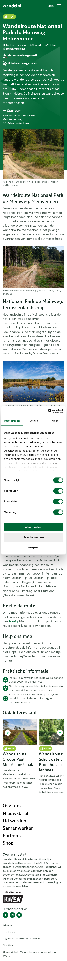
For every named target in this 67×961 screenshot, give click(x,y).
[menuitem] (12, 6)
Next (60, 733)
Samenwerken (18, 828)
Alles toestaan (33, 527)
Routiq (13, 621)
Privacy (7, 925)
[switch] (58, 491)
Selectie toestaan (33, 537)
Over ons (12, 806)
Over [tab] (55, 420)
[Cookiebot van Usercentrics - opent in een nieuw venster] (48, 411)
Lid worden (14, 821)
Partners (12, 835)
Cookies (8, 945)
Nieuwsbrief (16, 813)
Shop (8, 843)
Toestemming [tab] (12, 420)
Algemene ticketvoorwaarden (21, 938)
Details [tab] (33, 420)
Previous (8, 733)
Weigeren (33, 547)
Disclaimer (9, 932)
